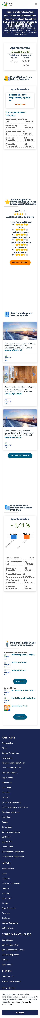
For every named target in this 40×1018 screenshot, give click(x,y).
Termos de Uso (14, 1002)
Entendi (20, 1013)
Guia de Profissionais (10, 753)
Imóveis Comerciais (10, 923)
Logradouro (6, 817)
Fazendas (6, 913)
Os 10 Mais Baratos (9, 773)
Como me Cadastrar (10, 945)
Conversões (7, 827)
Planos (4, 960)
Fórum (4, 748)
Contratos (6, 837)
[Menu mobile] (36, 4)
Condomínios (7, 743)
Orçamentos (7, 783)
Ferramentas (7, 758)
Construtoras (7, 847)
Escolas (5, 822)
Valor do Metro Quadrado (12, 768)
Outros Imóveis (8, 928)
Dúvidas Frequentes (10, 955)
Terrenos (5, 888)
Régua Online (7, 778)
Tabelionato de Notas (10, 812)
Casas (4, 874)
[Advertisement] (20, 175)
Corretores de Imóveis (11, 832)
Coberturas (6, 898)
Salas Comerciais (9, 908)
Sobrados (6, 893)
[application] (20, 541)
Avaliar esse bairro (20, 262)
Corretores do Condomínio (13, 857)
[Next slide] (33, 331)
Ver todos (20, 681)
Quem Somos (7, 940)
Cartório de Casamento (11, 802)
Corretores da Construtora (13, 852)
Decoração (6, 788)
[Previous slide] (6, 331)
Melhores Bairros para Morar (13, 763)
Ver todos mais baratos (20, 456)
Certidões (6, 792)
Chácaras (6, 879)
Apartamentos (8, 869)
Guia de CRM (7, 842)
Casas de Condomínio (11, 883)
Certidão (5, 797)
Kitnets (5, 903)
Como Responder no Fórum (13, 950)
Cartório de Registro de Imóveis (15, 807)
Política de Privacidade (11, 981)
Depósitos (6, 918)
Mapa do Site (7, 965)
